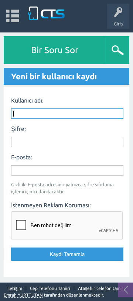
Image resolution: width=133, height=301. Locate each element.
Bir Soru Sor (54, 50)
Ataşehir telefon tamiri (101, 288)
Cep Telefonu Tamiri (50, 288)
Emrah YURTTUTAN (23, 295)
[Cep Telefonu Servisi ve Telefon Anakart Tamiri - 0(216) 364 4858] (47, 13)
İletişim (14, 288)
